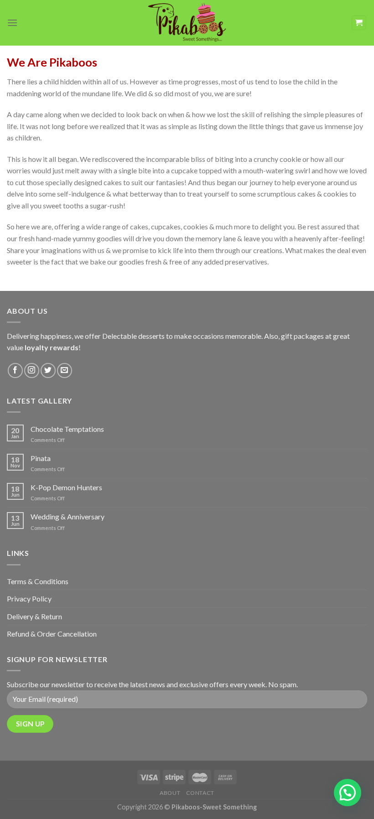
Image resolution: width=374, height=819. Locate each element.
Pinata (41, 458)
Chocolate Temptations (67, 429)
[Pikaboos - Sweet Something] (187, 22)
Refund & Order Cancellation (52, 633)
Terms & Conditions (37, 581)
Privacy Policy (29, 598)
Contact (200, 792)
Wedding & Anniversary (67, 516)
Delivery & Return (34, 616)
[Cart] (359, 23)
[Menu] (12, 22)
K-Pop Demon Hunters (66, 487)
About (170, 792)
